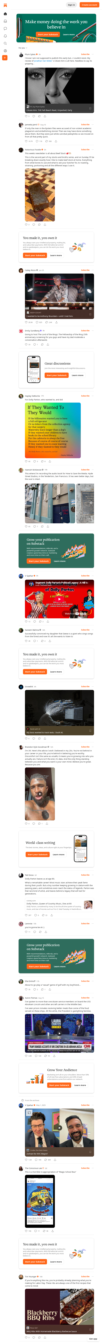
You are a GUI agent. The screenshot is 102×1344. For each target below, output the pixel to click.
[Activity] (5, 36)
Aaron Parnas (31, 997)
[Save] (90, 108)
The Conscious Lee (33, 1168)
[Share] (45, 116)
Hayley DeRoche (32, 396)
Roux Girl (33, 1328)
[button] (5, 14)
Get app (93, 1338)
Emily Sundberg (32, 330)
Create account (89, 4)
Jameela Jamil (31, 124)
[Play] (28, 1144)
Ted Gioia (29, 875)
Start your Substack (48, 34)
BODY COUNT (35, 313)
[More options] (93, 54)
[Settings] (91, 1144)
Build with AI (35, 729)
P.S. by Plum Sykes (37, 106)
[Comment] (33, 116)
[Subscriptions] (5, 21)
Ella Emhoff (30, 981)
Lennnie (28, 923)
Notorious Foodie (33, 149)
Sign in (71, 4)
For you (22, 48)
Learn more (69, 34)
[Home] (5, 5)
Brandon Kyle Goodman (36, 747)
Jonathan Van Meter (43, 60)
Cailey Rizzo (30, 270)
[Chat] (5, 28)
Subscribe (85, 54)
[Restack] (39, 116)
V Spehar (29, 575)
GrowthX (29, 686)
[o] (40, 794)
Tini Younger (30, 1276)
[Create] (4, 57)
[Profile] (5, 51)
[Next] (91, 503)
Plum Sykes (30, 54)
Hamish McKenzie (33, 469)
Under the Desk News (38, 1150)
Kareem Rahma (32, 630)
